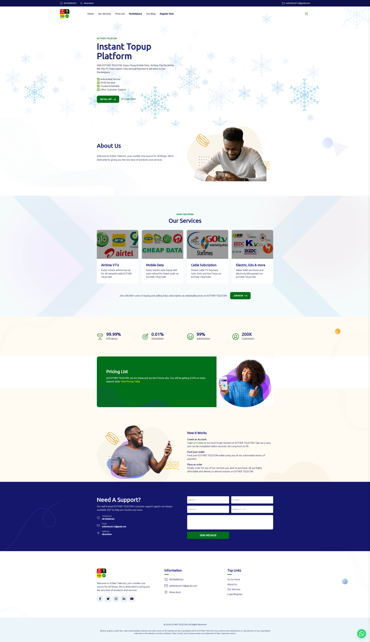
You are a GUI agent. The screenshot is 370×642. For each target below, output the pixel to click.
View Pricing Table (130, 381)
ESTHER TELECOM (179, 624)
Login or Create (195, 443)
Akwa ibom (107, 534)
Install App (106, 99)
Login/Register (235, 594)
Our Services (104, 13)
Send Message (208, 535)
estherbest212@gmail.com (298, 3)
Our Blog (151, 13)
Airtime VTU (110, 265)
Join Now (238, 295)
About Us (232, 584)
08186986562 (70, 3)
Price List (120, 13)
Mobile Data (155, 265)
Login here (130, 98)
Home (90, 13)
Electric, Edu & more (250, 265)
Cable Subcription (204, 265)
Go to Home (233, 579)
